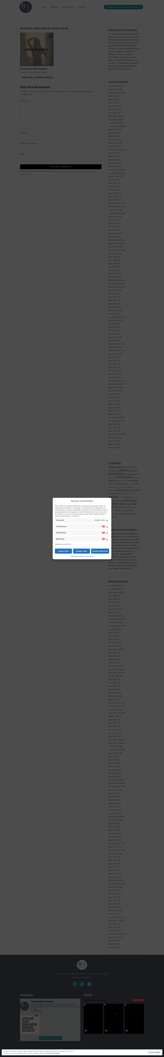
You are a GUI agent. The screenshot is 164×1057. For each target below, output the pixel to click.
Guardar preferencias (100, 551)
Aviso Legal (89, 556)
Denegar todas (81, 551)
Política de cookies (77, 556)
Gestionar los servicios (63, 544)
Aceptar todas (63, 551)
